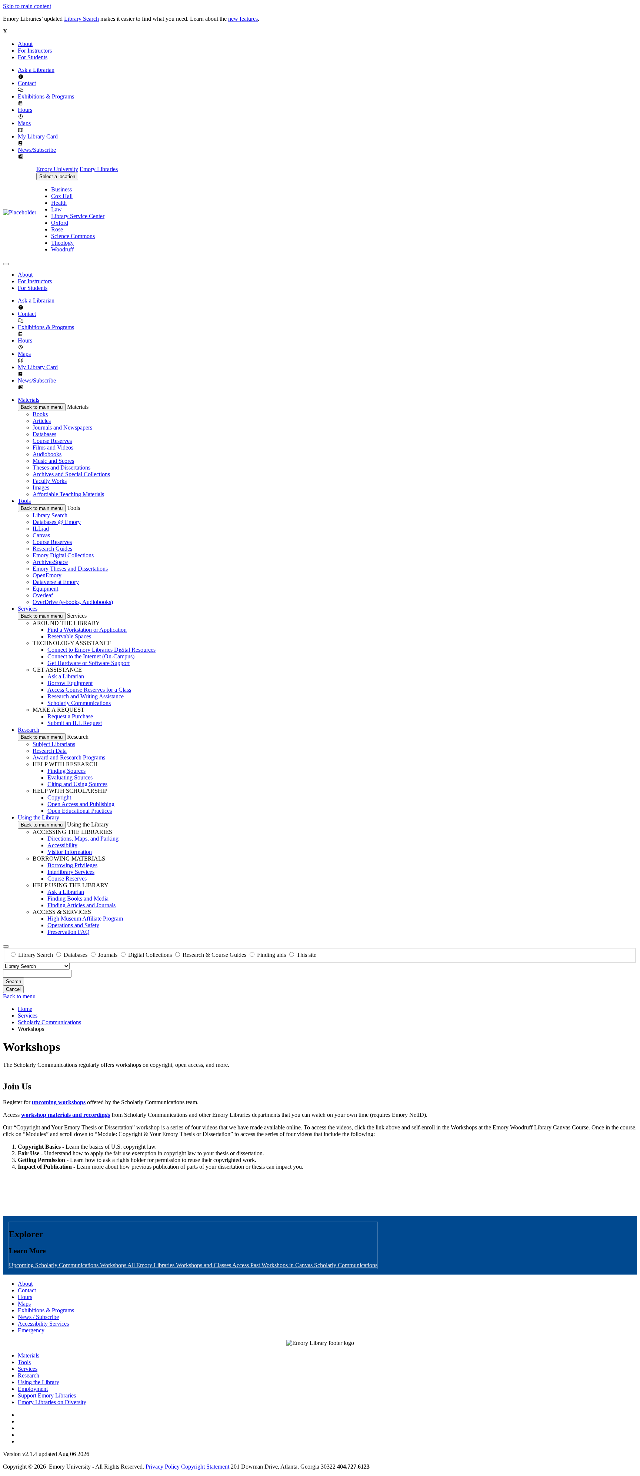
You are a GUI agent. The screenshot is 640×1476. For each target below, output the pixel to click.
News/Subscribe (37, 150)
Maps (24, 123)
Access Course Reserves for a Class (89, 690)
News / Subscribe (38, 1317)
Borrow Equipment (70, 683)
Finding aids (271, 955)
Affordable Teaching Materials (68, 494)
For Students (32, 57)
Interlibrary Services (70, 872)
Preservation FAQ (68, 932)
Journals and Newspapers (62, 427)
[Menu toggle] (6, 264)
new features (243, 19)
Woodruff (62, 249)
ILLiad (41, 528)
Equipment (45, 588)
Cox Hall (62, 196)
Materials (28, 400)
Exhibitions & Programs (46, 96)
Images (41, 487)
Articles (42, 421)
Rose (57, 229)
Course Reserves (52, 441)
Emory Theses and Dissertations (70, 568)
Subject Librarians (54, 744)
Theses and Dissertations (61, 467)
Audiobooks (47, 454)
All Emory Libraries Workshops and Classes (179, 1265)
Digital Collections (150, 955)
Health (59, 203)
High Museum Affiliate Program (85, 918)
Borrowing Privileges (72, 865)
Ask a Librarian (36, 70)
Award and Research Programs (69, 757)
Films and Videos (53, 447)
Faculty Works (50, 481)
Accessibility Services (43, 1323)
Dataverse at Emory (56, 582)
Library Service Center (77, 216)
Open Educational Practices (79, 811)
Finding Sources (66, 771)
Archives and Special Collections (71, 474)
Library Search (81, 19)
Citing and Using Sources (77, 784)
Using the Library (38, 817)
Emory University (57, 169)
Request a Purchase (70, 716)
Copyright (59, 797)
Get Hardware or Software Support (88, 663)
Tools (24, 501)
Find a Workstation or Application (87, 630)
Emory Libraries (99, 169)
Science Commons (73, 236)
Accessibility (62, 845)
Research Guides (52, 548)
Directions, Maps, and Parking (83, 838)
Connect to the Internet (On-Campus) (90, 656)
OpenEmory (47, 575)
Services (27, 608)
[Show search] (6, 946)
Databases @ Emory (57, 522)
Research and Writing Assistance (85, 696)
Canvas (41, 535)
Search (13, 981)
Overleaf (43, 595)
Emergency (31, 1330)
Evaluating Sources (70, 777)
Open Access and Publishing (80, 804)
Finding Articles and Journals (81, 905)
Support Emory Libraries (47, 1395)
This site (306, 955)
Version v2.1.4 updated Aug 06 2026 (46, 1454)
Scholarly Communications (79, 703)
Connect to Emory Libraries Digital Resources (101, 650)
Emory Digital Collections (63, 555)
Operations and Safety (73, 925)
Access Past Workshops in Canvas (273, 1265)
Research (28, 730)
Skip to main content (27, 6)
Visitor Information (69, 852)
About (25, 44)
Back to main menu (42, 407)
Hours (25, 110)
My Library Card (38, 136)
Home (25, 1009)
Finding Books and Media (78, 898)
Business (61, 189)
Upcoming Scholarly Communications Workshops (68, 1265)
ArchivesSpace (50, 562)
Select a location (57, 176)
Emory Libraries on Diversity (52, 1402)
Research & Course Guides (214, 955)
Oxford (59, 223)
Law (56, 209)
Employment (33, 1389)
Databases (44, 434)
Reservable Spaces (69, 636)
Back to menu (19, 996)
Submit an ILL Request (74, 723)
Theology (62, 243)
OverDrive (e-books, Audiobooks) (73, 602)
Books (40, 414)
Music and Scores (53, 461)
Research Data (50, 751)
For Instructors (35, 50)
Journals (107, 955)
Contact (27, 83)
